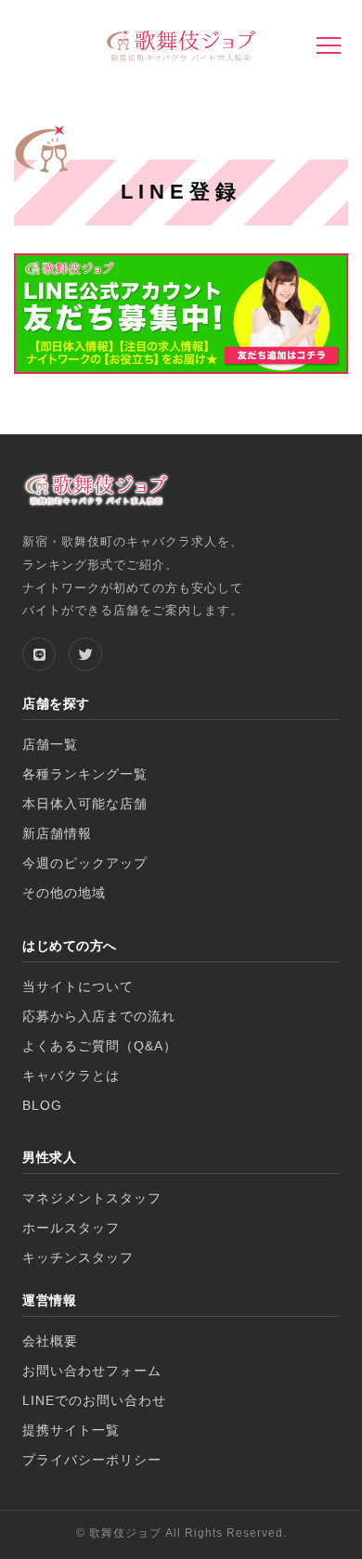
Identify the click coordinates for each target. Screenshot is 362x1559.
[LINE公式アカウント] (39, 654)
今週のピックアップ (85, 863)
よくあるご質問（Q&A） (99, 1046)
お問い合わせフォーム (92, 1371)
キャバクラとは (71, 1076)
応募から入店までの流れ (98, 1017)
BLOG (42, 1106)
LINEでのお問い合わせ (94, 1401)
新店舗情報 (57, 834)
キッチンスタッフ (78, 1258)
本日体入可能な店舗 (85, 804)
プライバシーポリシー (92, 1460)
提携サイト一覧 (71, 1430)
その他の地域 (64, 893)
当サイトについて (78, 987)
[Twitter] (85, 654)
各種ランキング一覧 (85, 774)
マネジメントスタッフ (92, 1198)
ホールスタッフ (71, 1228)
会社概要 (50, 1341)
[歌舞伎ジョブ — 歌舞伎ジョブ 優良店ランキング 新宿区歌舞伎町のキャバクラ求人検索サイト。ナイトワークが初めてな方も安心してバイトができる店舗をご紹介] (181, 48)
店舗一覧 (50, 745)
